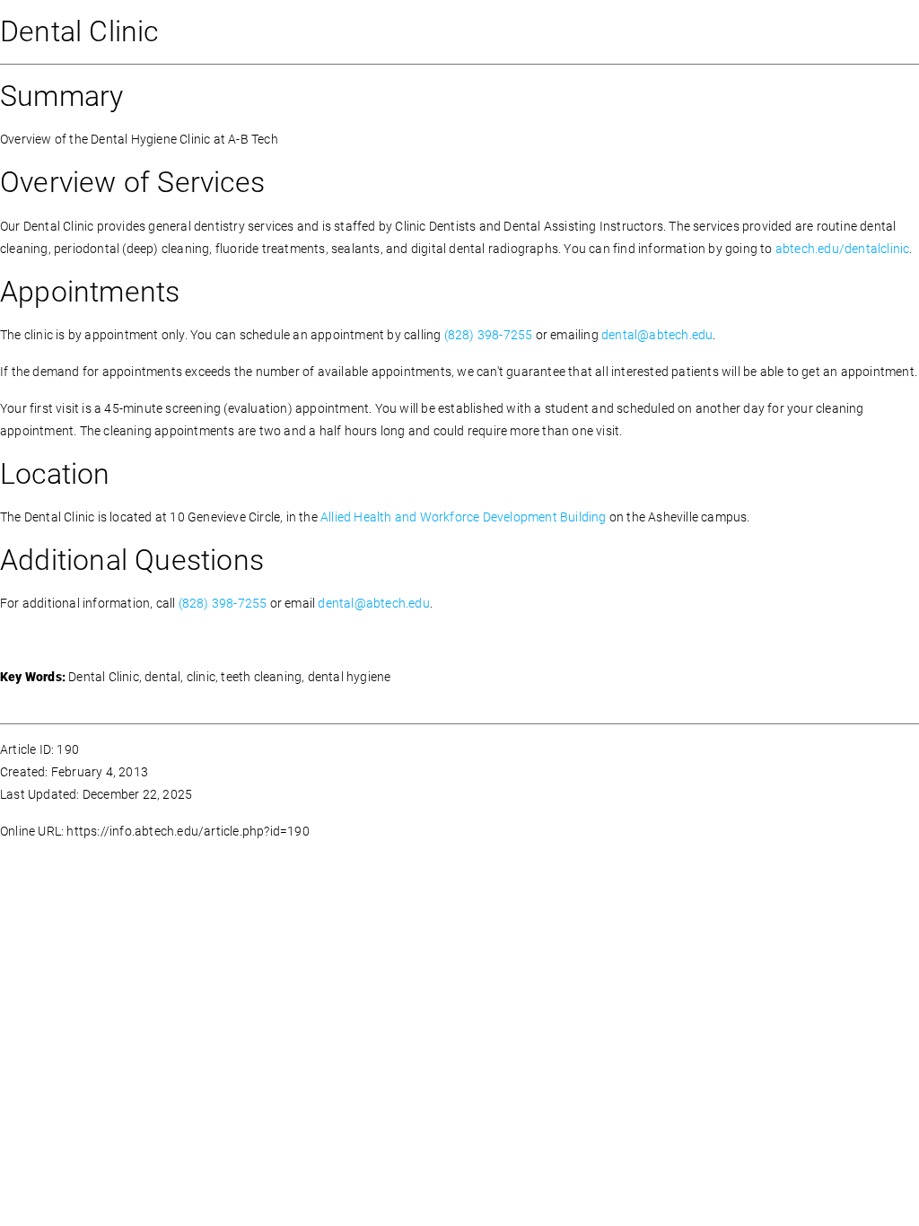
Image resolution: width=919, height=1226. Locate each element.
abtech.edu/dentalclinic (842, 248)
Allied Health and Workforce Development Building (463, 517)
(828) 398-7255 (488, 335)
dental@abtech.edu (657, 335)
